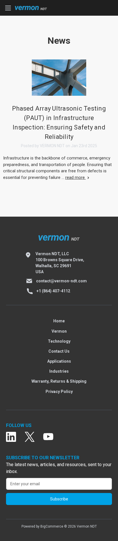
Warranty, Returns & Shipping (59, 381)
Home (59, 321)
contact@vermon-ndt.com (61, 281)
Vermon (59, 331)
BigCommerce (51, 526)
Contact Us (59, 351)
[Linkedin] (11, 437)
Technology (59, 341)
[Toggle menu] (8, 8)
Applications (59, 361)
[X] (30, 437)
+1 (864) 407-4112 (53, 291)
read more (75, 177)
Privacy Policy (59, 391)
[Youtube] (48, 437)
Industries (59, 371)
